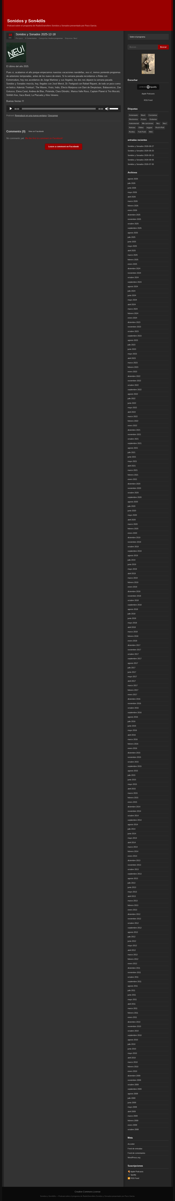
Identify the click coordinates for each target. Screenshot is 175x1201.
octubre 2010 (133, 1031)
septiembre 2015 (135, 766)
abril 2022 (132, 412)
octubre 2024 (133, 277)
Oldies (140, 127)
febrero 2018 (133, 636)
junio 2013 (132, 887)
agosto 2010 (133, 1040)
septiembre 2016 (135, 712)
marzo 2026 (133, 201)
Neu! (75, 38)
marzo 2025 (133, 255)
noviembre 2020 (134, 488)
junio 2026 (132, 188)
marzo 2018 (133, 632)
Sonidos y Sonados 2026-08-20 (141, 151)
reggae (149, 127)
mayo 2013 (132, 892)
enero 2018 (132, 641)
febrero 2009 (133, 1120)
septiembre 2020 (135, 497)
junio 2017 (132, 672)
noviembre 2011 (134, 972)
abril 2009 (132, 1111)
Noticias (132, 127)
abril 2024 (132, 304)
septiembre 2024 (135, 282)
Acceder (131, 1144)
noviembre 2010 (134, 1026)
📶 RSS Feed (133, 1178)
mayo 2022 (132, 407)
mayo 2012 (132, 945)
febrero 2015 (133, 798)
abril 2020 (132, 520)
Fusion (143, 119)
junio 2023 (132, 349)
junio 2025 (132, 242)
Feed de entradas (135, 1149)
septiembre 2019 (135, 551)
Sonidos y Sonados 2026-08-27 (141, 146)
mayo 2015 (132, 784)
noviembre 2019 (134, 542)
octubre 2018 (133, 600)
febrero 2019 (133, 582)
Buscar (163, 47)
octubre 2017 (133, 654)
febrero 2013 (133, 905)
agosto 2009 (133, 1094)
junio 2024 (132, 295)
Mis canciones (147, 123)
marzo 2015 (133, 793)
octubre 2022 (133, 385)
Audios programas (55, 38)
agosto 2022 (133, 394)
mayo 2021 (132, 461)
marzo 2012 (133, 955)
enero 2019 (132, 587)
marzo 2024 (133, 309)
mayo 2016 (132, 730)
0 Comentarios (31, 38)
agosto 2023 (133, 340)
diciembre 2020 (134, 484)
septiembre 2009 (135, 1089)
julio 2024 (131, 291)
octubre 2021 (133, 439)
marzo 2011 (132, 1008)
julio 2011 (131, 990)
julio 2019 (131, 560)
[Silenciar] (107, 108)
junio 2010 (132, 1049)
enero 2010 (132, 1071)
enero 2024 (132, 318)
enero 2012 (132, 963)
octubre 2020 (133, 493)
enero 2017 (132, 694)
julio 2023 (131, 345)
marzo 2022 (133, 416)
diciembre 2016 (134, 699)
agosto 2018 (133, 609)
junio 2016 (132, 726)
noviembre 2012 (134, 919)
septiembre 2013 (135, 874)
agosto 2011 (133, 986)
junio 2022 (132, 403)
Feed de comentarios (136, 1153)
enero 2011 (132, 1017)
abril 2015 (132, 789)
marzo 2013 (133, 901)
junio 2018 (132, 618)
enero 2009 (132, 1125)
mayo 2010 (132, 1053)
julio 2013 (131, 883)
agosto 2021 (133, 448)
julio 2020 (131, 506)
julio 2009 (131, 1098)
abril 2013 (132, 896)
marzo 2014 (133, 847)
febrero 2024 (133, 313)
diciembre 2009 (134, 1076)
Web (151, 132)
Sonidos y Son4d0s (26, 20)
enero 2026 (132, 210)
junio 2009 (132, 1103)
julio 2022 (131, 398)
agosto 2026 (133, 179)
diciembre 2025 (134, 215)
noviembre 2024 (134, 273)
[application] (63, 108)
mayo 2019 (132, 569)
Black (143, 115)
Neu (158, 123)
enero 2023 (132, 372)
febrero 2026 (133, 206)
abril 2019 (132, 573)
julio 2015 (131, 775)
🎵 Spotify (132, 1175)
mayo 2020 (132, 515)
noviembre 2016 (134, 703)
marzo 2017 (133, 685)
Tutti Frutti (142, 132)
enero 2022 (132, 425)
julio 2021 (131, 452)
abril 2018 (132, 627)
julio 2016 (131, 721)
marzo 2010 (133, 1062)
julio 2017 (131, 668)
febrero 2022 (133, 421)
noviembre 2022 (134, 381)
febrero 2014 (133, 851)
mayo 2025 (132, 246)
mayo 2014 (132, 838)
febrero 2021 (133, 475)
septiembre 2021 (135, 443)
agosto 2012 (133, 932)
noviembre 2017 (134, 650)
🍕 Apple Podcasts (135, 1172)
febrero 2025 (133, 260)
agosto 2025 (133, 233)
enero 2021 (132, 479)
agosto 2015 (133, 771)
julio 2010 (131, 1044)
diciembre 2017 (134, 645)
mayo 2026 (132, 192)
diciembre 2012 (134, 914)
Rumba (132, 132)
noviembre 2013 (134, 865)
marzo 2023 (133, 363)
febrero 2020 (133, 529)
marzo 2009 (133, 1116)
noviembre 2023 (134, 327)
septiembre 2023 (135, 336)
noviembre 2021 (134, 434)
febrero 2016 (133, 744)
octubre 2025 (133, 224)
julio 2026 (131, 183)
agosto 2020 (133, 502)
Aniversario (133, 115)
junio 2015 (132, 780)
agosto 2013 (133, 878)
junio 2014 (132, 834)
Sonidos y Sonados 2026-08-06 (141, 160)
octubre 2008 (133, 1129)
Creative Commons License (87, 1192)
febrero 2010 (133, 1067)
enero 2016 (132, 748)
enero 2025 (132, 264)
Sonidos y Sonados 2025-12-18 (36, 34)
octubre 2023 (133, 331)
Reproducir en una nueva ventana (31, 115)
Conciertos (153, 115)
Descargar (53, 115)
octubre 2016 (133, 708)
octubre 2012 (133, 923)
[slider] (114, 108)
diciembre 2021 (134, 430)
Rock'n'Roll (160, 127)
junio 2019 (132, 564)
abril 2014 (132, 842)
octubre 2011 (133, 977)
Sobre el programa (137, 37)
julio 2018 (131, 614)
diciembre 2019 (134, 537)
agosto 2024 (133, 286)
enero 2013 (132, 910)
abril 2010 (132, 1058)
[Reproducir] (10, 108)
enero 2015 (132, 802)
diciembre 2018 (134, 591)
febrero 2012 (133, 959)
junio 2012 (132, 941)
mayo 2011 (132, 999)
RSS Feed (148, 100)
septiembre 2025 (135, 228)
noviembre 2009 (134, 1080)
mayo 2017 (132, 676)
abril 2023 (132, 358)
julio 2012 (131, 937)
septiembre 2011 (134, 981)
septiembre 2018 (135, 605)
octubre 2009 (133, 1085)
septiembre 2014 (135, 820)
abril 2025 (132, 250)
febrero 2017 (133, 690)
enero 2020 (132, 533)
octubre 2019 (133, 547)
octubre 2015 (133, 762)
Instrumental (134, 123)
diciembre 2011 (134, 968)
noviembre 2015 (134, 757)
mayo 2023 (132, 354)
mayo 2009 (132, 1107)
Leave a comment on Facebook (63, 146)
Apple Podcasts (148, 94)
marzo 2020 (133, 524)
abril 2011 (132, 1004)
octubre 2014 (133, 816)
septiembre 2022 (135, 390)
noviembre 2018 (134, 596)
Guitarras (153, 119)
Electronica (133, 119)
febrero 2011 (133, 1013)
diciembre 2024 (134, 268)
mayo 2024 (132, 300)
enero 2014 (132, 856)
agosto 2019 (133, 555)
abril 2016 (132, 735)
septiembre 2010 (135, 1035)
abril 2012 (132, 950)
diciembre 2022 (134, 376)
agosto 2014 (133, 824)
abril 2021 (132, 466)
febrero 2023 (133, 367)
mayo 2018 (132, 623)
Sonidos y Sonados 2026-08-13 (141, 155)
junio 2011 (132, 995)
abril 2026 (132, 197)
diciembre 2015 (134, 753)
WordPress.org (134, 1157)
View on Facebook (36, 131)
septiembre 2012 (135, 928)
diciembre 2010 (134, 1022)
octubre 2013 (133, 869)
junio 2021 (132, 457)
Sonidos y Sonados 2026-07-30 (141, 164)
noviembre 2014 (134, 811)
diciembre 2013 (134, 860)
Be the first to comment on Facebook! (44, 138)
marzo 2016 (133, 739)
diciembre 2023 (134, 322)
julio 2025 (131, 237)
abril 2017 (132, 681)
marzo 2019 (133, 578)
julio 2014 (131, 829)
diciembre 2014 (134, 807)
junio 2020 (132, 511)
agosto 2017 (133, 663)
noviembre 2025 (134, 219)
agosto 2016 (133, 717)
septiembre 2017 (135, 659)
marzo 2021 (133, 470)
